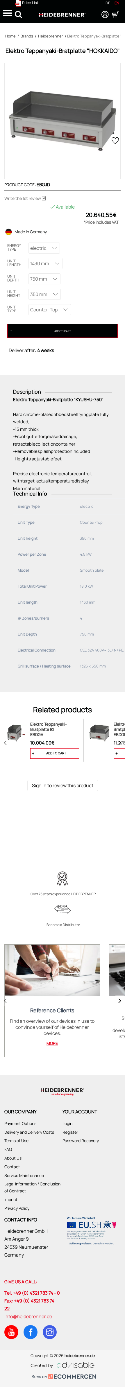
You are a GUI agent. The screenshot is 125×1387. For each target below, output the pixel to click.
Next (120, 743)
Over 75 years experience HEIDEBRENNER (63, 894)
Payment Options (20, 1123)
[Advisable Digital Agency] (62, 1364)
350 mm (38, 294)
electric (38, 248)
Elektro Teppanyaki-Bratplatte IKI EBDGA (48, 729)
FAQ (8, 1149)
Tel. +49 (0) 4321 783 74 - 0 (32, 1293)
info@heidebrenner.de (28, 1316)
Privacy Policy (16, 1208)
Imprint (10, 1199)
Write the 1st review (23, 198)
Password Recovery (81, 1140)
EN (117, 3)
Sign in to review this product (62, 785)
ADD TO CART (62, 331)
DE (108, 3)
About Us (13, 1158)
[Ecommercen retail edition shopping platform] (62, 1377)
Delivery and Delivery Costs (29, 1132)
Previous (5, 743)
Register (70, 1132)
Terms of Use (16, 1140)
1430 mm (39, 263)
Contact (12, 1166)
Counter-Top (44, 309)
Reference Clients (52, 1010)
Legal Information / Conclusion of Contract (32, 1187)
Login (67, 1123)
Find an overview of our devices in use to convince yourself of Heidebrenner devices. (52, 1027)
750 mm (38, 279)
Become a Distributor (63, 925)
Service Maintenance (24, 1175)
